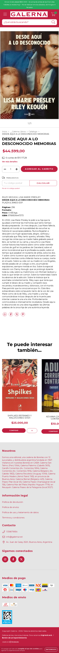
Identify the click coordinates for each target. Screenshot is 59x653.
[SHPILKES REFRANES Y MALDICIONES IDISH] (32, 430)
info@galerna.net (14, 537)
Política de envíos (10, 507)
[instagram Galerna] (5, 559)
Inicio (4, 131)
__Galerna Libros (18, 131)
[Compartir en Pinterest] (23, 315)
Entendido (51, 649)
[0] (53, 15)
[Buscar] (53, 22)
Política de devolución (12, 502)
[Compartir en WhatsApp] (5, 314)
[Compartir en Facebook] (11, 315)
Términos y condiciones (13, 517)
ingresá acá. (46, 635)
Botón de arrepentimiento (14, 638)
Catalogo (33, 131)
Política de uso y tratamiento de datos (20, 512)
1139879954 (11, 531)
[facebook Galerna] (13, 559)
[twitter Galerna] (21, 559)
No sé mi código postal (11, 188)
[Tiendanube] (10, 642)
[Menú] (5, 14)
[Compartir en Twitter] (17, 315)
